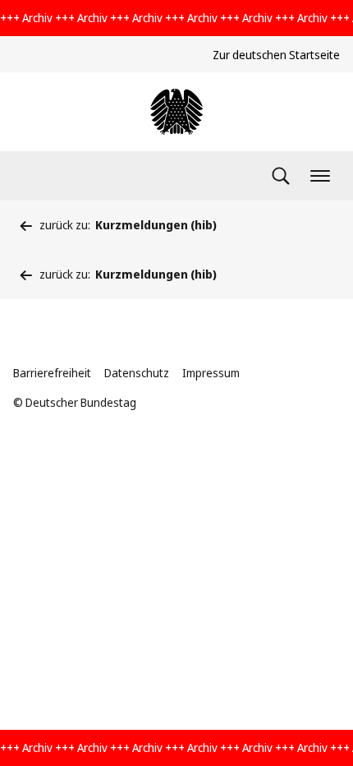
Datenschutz (136, 373)
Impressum (211, 373)
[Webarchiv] (176, 112)
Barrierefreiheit (52, 373)
